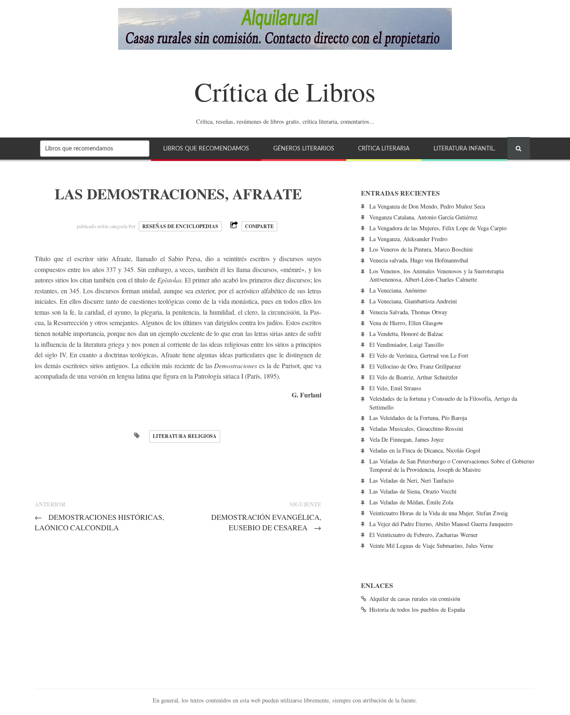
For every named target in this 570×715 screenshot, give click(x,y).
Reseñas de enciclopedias (180, 226)
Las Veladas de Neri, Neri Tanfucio (411, 480)
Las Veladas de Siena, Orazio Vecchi (413, 491)
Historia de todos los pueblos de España (417, 609)
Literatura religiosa (185, 436)
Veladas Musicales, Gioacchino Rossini (416, 429)
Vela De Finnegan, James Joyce (406, 439)
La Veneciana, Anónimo (397, 290)
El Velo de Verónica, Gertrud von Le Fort (418, 355)
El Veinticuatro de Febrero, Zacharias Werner (423, 535)
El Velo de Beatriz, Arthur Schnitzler (413, 377)
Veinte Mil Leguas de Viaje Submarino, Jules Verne (431, 546)
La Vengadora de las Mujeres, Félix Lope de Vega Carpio (438, 228)
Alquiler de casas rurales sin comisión (414, 599)
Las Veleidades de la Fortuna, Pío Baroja (418, 418)
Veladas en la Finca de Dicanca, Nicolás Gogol (424, 450)
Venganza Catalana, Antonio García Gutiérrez (423, 217)
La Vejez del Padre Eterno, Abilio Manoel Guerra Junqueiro (440, 524)
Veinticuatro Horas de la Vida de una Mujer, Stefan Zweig (438, 513)
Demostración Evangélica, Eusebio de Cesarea (266, 522)
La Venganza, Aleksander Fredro (408, 239)
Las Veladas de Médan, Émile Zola (411, 502)
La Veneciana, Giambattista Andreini (413, 301)
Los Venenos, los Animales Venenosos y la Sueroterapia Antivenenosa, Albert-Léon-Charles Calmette (436, 275)
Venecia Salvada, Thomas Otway (408, 312)
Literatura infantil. (464, 148)
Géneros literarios (303, 148)
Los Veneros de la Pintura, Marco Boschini (421, 249)
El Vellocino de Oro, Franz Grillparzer (415, 366)
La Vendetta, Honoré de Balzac (406, 334)
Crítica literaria (383, 148)
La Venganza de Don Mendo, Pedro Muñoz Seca (427, 206)
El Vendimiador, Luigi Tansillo (406, 345)
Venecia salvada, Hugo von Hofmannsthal (418, 260)
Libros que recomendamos (206, 148)
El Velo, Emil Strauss (395, 388)
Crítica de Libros (285, 91)
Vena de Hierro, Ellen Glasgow (406, 323)
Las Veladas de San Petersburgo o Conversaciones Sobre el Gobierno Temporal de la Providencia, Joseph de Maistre (451, 465)
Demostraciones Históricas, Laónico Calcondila (99, 522)
